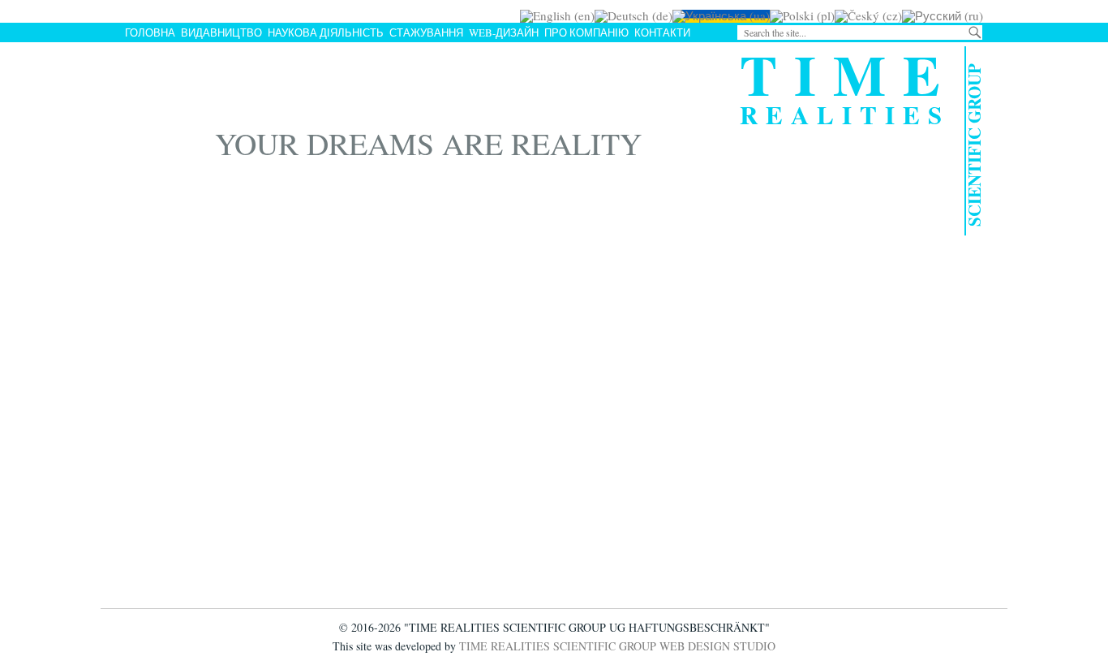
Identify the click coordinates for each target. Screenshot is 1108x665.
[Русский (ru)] (942, 15)
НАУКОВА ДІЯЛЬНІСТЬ (326, 32)
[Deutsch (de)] (633, 15)
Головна (150, 32)
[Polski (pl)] (802, 15)
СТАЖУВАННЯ (426, 32)
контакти (662, 32)
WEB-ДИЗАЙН (504, 32)
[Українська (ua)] (721, 15)
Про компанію (586, 32)
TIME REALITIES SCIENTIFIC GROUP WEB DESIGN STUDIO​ (617, 646)
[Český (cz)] (868, 15)
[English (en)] (557, 15)
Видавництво (221, 32)
